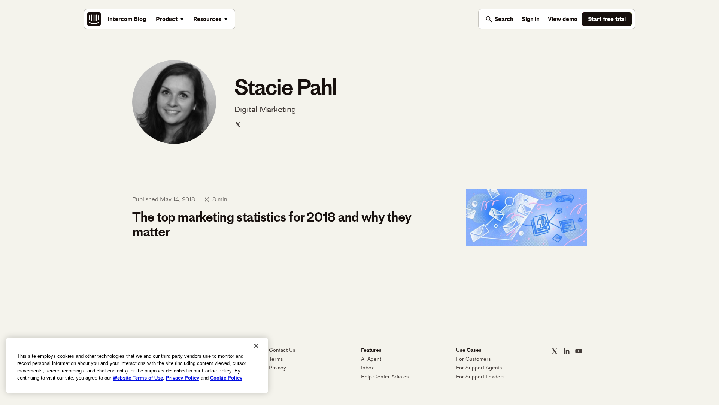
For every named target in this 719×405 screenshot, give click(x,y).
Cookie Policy (226, 378)
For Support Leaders (480, 377)
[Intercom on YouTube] (578, 351)
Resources (207, 18)
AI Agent (371, 359)
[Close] (256, 346)
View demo (562, 18)
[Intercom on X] (554, 351)
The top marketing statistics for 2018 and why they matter (271, 224)
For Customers (473, 359)
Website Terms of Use (138, 378)
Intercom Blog (126, 18)
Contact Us (282, 350)
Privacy (277, 367)
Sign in (531, 18)
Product (167, 18)
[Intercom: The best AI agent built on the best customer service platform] (94, 19)
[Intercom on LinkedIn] (566, 351)
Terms (276, 359)
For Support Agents (479, 367)
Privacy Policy (182, 378)
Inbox (367, 367)
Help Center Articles (385, 377)
